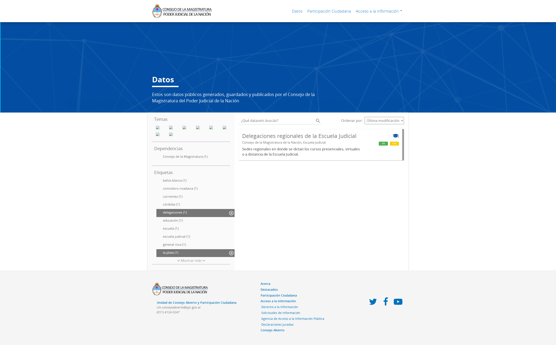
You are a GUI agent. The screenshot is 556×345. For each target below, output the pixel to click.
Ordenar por (351, 120)
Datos (297, 11)
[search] (317, 120)
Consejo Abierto (273, 330)
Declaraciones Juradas (277, 324)
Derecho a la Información (279, 307)
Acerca (265, 284)
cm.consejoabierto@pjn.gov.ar (179, 307)
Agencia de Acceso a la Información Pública (292, 319)
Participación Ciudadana (329, 11)
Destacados (269, 289)
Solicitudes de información (280, 313)
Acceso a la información (278, 301)
